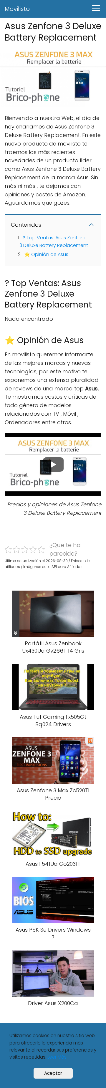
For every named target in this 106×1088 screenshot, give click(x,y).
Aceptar (53, 1073)
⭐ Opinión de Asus (46, 254)
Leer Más (57, 1057)
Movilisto (17, 9)
